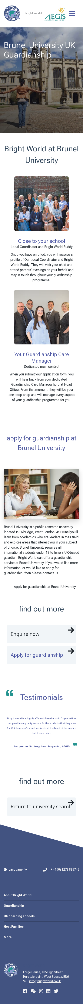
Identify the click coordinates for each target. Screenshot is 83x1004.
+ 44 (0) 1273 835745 (65, 869)
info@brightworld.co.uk (45, 981)
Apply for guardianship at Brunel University (45, 587)
